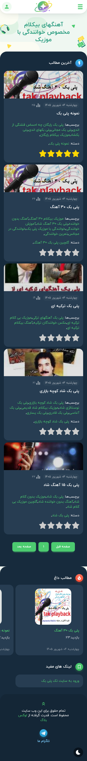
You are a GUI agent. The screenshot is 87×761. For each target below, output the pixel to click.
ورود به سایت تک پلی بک (60, 681)
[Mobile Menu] (80, 7)
